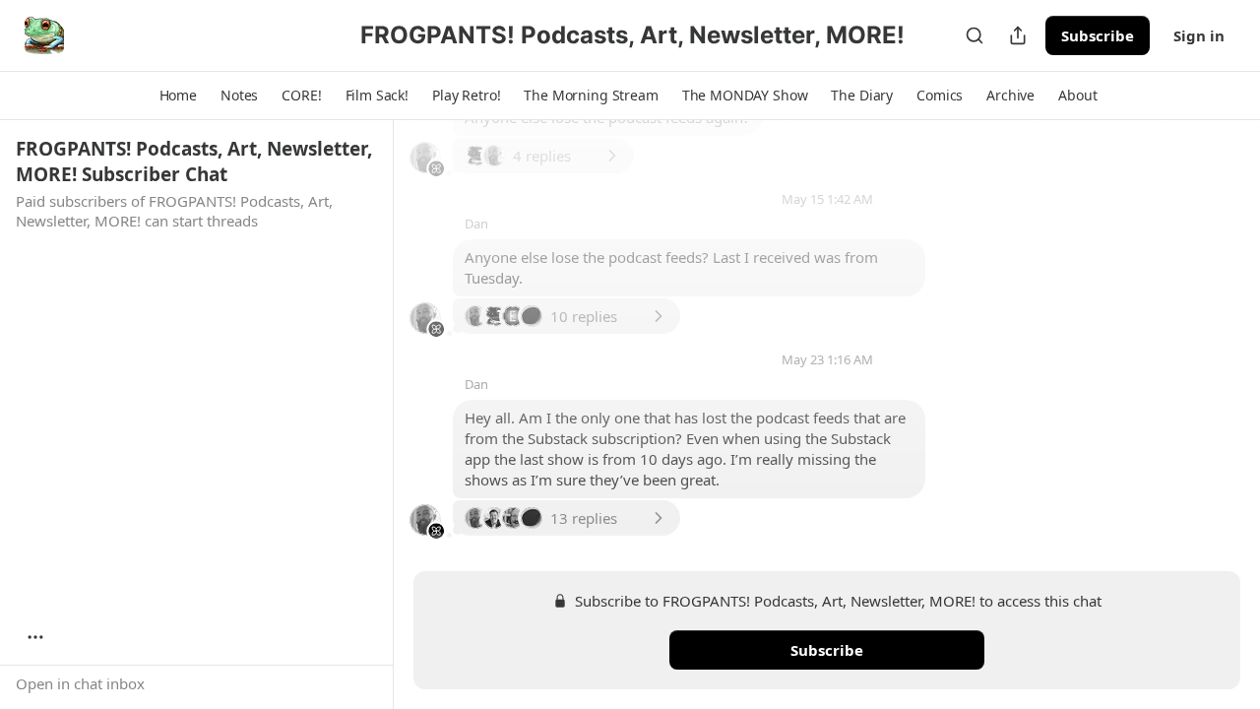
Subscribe (1097, 35)
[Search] (974, 35)
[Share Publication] (1018, 35)
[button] (178, 95)
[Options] (35, 637)
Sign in (1199, 35)
